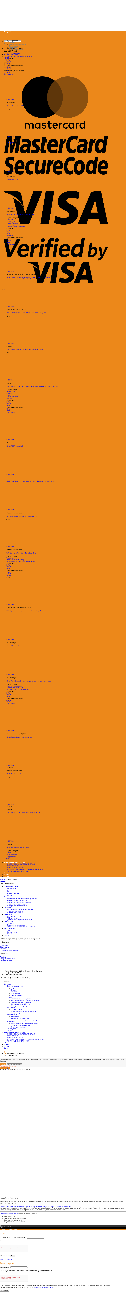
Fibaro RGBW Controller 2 (14, 446)
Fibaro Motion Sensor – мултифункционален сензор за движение (28, 278)
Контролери (8, 914)
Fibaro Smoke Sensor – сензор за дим (19, 737)
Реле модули (11, 888)
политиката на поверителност (44, 1287)
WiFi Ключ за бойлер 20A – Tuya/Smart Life (21, 553)
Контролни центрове (14, 916)
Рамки (9, 934)
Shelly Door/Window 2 (13, 774)
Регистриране (4, 1290)
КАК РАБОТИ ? (12, 866)
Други (9, 930)
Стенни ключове (13, 893)
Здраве (6, 935)
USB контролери (12, 918)
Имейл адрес (5, 1267)
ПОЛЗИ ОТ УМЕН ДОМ (15, 868)
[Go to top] (29, 978)
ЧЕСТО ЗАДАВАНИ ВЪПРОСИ (18, 871)
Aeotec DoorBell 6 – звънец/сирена (18, 847)
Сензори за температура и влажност (19, 902)
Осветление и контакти (11, 886)
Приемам (3, 1064)
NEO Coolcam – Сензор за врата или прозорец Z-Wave (24, 350)
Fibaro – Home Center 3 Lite (15, 106)
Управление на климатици (16, 925)
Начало (2, 880)
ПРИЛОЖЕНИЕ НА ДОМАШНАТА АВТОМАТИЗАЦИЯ (25, 869)
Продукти (7, 32)
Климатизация (8, 921)
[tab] (13, 41)
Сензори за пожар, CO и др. (16, 904)
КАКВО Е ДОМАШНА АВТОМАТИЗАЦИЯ (21, 864)
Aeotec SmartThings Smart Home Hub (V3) (20, 214)
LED (8, 892)
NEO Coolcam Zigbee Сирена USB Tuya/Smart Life (23, 812)
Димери (10, 890)
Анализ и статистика (21, 1206)
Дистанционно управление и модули (19, 920)
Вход (12, 1256)
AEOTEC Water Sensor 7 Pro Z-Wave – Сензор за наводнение (26, 313)
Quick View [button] (10, 99)
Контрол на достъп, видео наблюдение (20, 909)
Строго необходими (7, 1206)
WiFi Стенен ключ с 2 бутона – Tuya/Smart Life (22, 516)
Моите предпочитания (14, 1064)
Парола (3, 1241)
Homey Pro (10, 143)
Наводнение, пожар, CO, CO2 (17, 913)
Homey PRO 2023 (12, 179)
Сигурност (7, 907)
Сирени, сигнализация (15, 911)
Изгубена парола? (6, 1259)
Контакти (7, 876)
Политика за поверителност (45, 1206)
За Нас (6, 875)
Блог (5, 873)
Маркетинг (32, 1206)
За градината (12, 1029)
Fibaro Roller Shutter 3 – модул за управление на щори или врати (28, 681)
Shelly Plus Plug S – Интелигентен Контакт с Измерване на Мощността (30, 481)
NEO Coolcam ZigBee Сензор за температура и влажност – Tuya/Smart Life (31, 386)
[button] (5, 54)
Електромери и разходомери (17, 906)
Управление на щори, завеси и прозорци (21, 927)
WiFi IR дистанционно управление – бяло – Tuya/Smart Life (26, 611)
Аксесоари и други (10, 928)
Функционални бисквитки (9, 1213)
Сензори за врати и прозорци (17, 900)
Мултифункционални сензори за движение (22, 899)
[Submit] (4, 43)
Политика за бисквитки (8, 1066)
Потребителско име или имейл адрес (13, 1237)
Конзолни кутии (12, 932)
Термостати (11, 923)
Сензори (7, 897)
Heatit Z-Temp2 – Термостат (15, 646)
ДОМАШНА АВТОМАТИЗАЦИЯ (15, 862)
